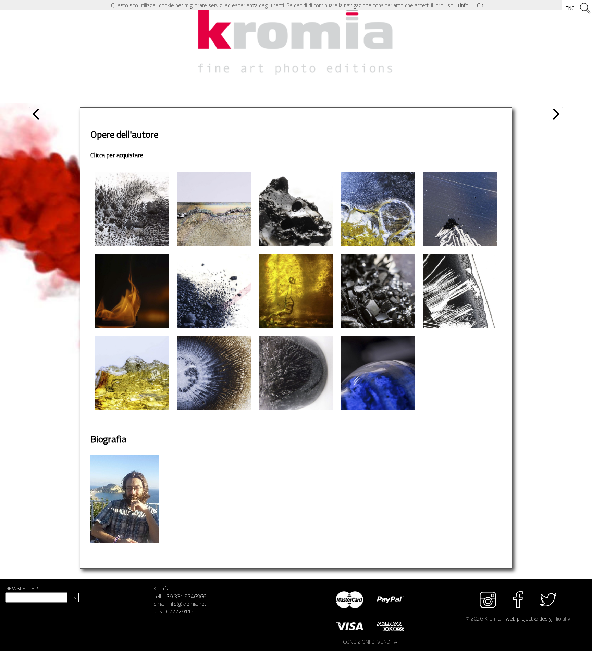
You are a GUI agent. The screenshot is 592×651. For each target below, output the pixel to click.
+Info (463, 5)
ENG (570, 8)
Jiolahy (563, 618)
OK (480, 5)
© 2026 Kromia (483, 618)
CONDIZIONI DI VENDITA (370, 642)
